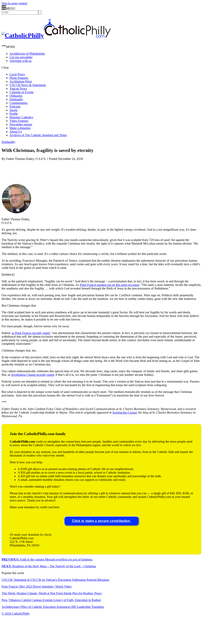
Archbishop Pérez (21, 81)
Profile (14, 113)
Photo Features (19, 78)
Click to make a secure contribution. (101, 521)
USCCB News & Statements (28, 85)
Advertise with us (21, 60)
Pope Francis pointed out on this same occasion (109, 285)
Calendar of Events (22, 92)
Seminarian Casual (124, 412)
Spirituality (16, 99)
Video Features (19, 120)
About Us (16, 131)
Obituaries (16, 95)
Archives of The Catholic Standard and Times (38, 135)
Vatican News (18, 88)
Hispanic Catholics (21, 117)
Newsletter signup (21, 124)
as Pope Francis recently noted (31, 333)
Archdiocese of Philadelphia (27, 53)
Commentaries (19, 103)
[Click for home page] (56, 35)
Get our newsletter (21, 57)
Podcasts (15, 106)
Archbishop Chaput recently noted (32, 374)
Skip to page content (14, 3)
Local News (17, 74)
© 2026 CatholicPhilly (16, 613)
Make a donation (20, 128)
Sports (13, 110)
